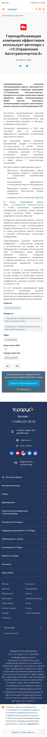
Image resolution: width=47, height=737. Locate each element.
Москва (5, 584)
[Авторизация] (43, 9)
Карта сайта (8, 572)
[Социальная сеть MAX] (35, 453)
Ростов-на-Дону (9, 608)
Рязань (28, 608)
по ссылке (27, 700)
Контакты (6, 564)
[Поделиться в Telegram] (27, 66)
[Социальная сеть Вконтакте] (12, 453)
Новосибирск (8, 603)
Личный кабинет (13, 477)
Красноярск (7, 598)
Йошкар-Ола (7, 593)
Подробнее (32, 724)
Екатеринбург (31, 588)
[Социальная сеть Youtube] (18, 453)
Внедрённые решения (14, 15)
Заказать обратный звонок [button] (23, 383)
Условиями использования (23, 710)
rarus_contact (26, 445)
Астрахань (30, 584)
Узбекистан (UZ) (11, 633)
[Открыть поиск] (36, 9)
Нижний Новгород (33, 598)
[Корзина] (40, 9)
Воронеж (6, 588)
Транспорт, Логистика (12, 308)
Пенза (28, 603)
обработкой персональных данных (23, 692)
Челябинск (6, 618)
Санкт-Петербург (32, 613)
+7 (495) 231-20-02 (37, 3)
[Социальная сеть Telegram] (29, 453)
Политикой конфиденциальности (21, 712)
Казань (28, 593)
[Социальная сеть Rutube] (23, 453)
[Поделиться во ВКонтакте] (20, 66)
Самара (5, 613)
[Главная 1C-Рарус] (20, 9)
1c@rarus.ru (24, 389)
